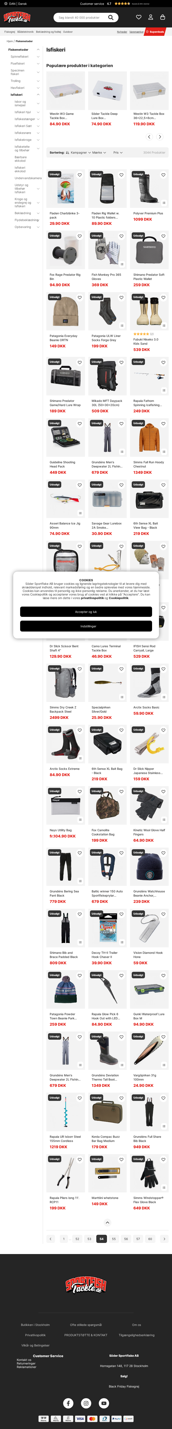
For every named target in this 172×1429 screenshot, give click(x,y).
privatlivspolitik (92, 598)
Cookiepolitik (118, 598)
